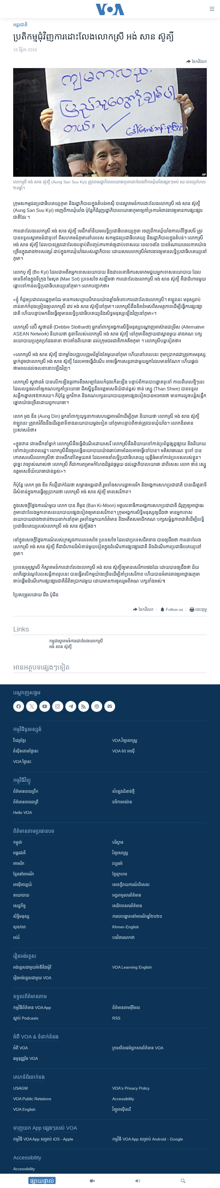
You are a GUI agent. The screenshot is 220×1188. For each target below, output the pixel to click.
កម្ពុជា (17, 842)
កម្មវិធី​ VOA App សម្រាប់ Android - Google (147, 1139)
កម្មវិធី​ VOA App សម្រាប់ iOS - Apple (43, 1139)
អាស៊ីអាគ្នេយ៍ (22, 884)
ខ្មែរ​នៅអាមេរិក (23, 874)
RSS (116, 1018)
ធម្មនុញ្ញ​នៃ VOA (25, 1058)
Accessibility (123, 1098)
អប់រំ (16, 937)
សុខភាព (19, 927)
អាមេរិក (18, 863)
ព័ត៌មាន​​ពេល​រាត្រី (25, 802)
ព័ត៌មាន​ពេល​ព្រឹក (25, 791)
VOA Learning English (132, 967)
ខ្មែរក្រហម (119, 874)
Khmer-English (125, 927)
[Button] (196, 61)
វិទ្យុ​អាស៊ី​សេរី (121, 1109)
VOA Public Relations (32, 1098)
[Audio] (137, 1181)
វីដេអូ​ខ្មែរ (19, 740)
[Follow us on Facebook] (18, 706)
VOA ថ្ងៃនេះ (22, 761)
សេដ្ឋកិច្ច (19, 905)
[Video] (92, 1181)
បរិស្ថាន (117, 842)
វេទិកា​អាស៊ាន (122, 802)
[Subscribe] (109, 706)
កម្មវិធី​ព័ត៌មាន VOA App (32, 1007)
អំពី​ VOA (20, 1048)
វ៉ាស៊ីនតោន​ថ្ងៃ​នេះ (25, 751)
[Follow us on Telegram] (70, 706)
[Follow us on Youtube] (44, 706)
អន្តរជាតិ (20, 24)
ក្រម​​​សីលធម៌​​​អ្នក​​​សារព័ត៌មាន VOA (137, 1048)
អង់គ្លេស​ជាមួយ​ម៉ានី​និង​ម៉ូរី (32, 967)
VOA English (24, 1109)
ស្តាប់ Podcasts (25, 1018)
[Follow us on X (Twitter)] (31, 706)
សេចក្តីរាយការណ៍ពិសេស (131, 884)
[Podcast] (96, 706)
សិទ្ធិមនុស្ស (21, 916)
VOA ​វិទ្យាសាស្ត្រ (124, 740)
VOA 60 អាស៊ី (123, 751)
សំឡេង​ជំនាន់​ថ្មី (123, 791)
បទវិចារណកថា (123, 937)
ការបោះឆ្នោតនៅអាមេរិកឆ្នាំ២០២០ (137, 916)
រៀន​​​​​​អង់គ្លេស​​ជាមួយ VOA (32, 978)
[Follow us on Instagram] (57, 706)
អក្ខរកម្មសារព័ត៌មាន (126, 895)
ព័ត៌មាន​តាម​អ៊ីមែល (126, 1007)
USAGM (20, 1088)
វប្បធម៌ (117, 863)
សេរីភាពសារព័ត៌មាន (127, 905)
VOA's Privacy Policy (131, 1088)
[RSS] (83, 706)
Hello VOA (22, 812)
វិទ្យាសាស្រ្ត (120, 853)
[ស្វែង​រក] (183, 1181)
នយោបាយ (21, 895)
